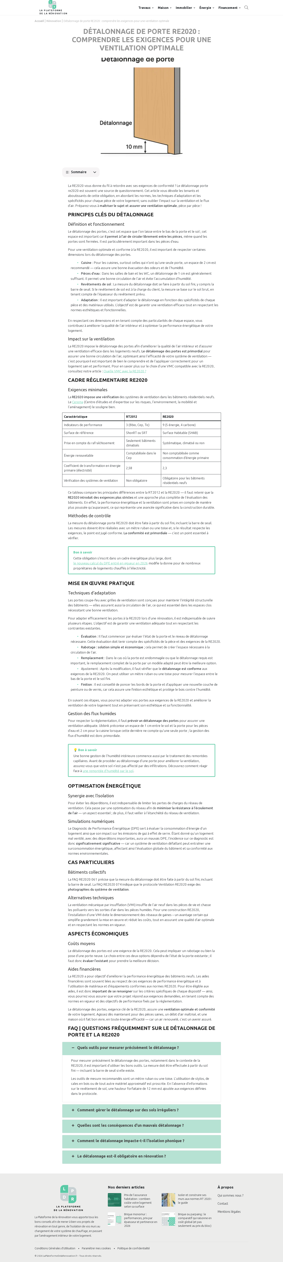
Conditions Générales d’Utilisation (55, 1248)
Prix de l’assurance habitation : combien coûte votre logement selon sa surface (138, 1200)
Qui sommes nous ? (230, 1195)
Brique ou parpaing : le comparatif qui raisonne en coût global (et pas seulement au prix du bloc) (195, 1220)
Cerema (77, 402)
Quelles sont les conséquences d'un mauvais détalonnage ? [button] (130, 1125)
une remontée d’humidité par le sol (108, 771)
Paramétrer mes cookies (96, 1248)
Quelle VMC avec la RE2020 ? (125, 371)
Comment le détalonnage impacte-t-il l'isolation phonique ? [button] (130, 1140)
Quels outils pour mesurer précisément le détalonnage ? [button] (128, 1047)
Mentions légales (229, 1211)
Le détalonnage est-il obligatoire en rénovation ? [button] (121, 1156)
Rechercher (246, 7)
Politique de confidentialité (133, 1248)
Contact (223, 1203)
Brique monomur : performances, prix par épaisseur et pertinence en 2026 (140, 1220)
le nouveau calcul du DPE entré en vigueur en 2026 (110, 563)
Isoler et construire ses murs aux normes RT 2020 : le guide (195, 1198)
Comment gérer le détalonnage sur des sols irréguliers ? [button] (128, 1110)
